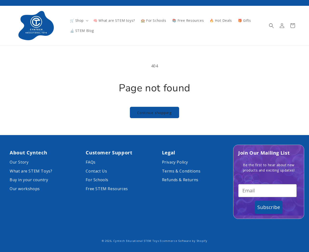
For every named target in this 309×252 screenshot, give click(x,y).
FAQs (90, 162)
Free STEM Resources (107, 188)
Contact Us (96, 171)
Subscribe (268, 207)
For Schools (97, 179)
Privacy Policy (175, 162)
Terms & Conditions (181, 171)
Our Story (19, 162)
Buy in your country (29, 179)
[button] (79, 20)
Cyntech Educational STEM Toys (136, 241)
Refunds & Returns (180, 179)
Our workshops (25, 188)
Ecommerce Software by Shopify (183, 241)
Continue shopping (154, 112)
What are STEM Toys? (31, 171)
